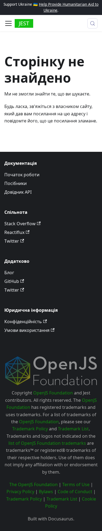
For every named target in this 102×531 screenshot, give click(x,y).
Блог (9, 273)
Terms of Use (75, 484)
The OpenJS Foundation (33, 484)
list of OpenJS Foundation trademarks (47, 443)
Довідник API (18, 192)
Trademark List (73, 429)
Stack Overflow (20, 224)
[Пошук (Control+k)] (92, 23)
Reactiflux (14, 232)
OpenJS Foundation (53, 393)
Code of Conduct (75, 492)
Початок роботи (21, 175)
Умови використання (27, 330)
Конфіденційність (23, 322)
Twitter (11, 241)
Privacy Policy (20, 492)
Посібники (15, 183)
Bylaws (46, 492)
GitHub (11, 281)
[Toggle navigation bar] (8, 23)
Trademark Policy (30, 429)
